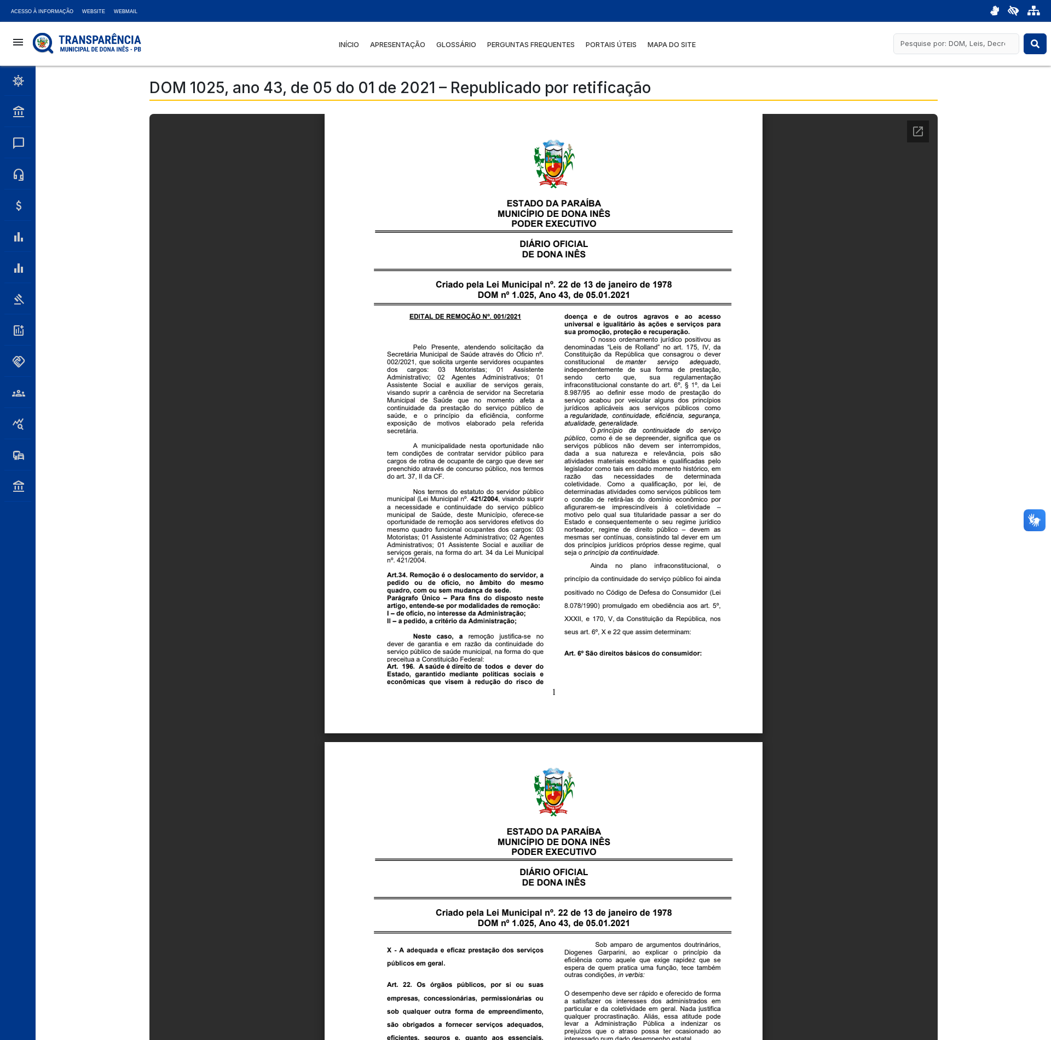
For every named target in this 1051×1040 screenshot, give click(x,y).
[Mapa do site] (1033, 11)
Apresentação (397, 45)
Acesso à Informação (42, 11)
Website (93, 11)
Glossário (456, 45)
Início (349, 45)
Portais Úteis (611, 45)
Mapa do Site (672, 45)
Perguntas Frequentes (531, 45)
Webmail (125, 11)
